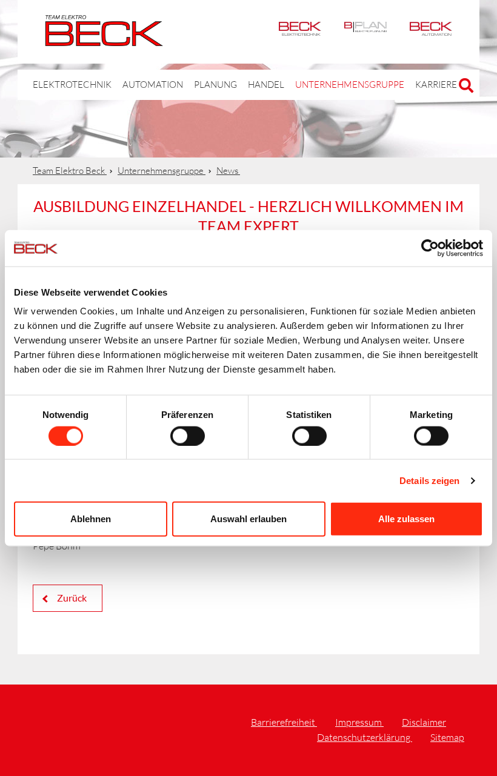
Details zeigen (429, 480)
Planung (215, 84)
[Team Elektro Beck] (104, 39)
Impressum (359, 722)
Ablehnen (90, 519)
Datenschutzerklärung (364, 737)
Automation (431, 32)
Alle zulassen (406, 519)
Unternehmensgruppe (349, 84)
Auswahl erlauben (248, 519)
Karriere (436, 84)
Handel (266, 84)
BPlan (365, 32)
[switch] (187, 435)
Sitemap (447, 737)
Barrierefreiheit (284, 722)
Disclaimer (424, 722)
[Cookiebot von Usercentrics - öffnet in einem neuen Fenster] (430, 248)
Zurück (71, 597)
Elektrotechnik (300, 32)
